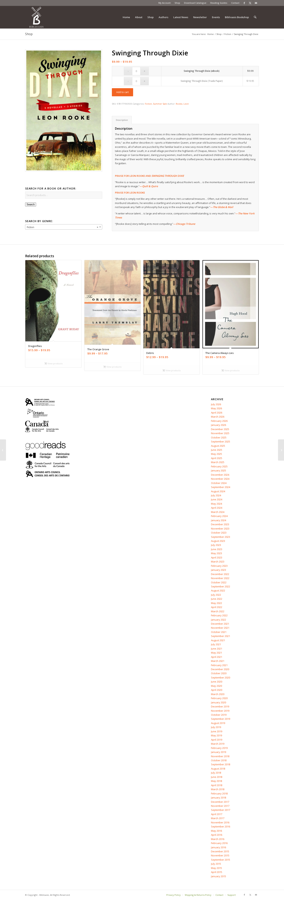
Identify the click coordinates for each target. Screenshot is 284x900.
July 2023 (216, 545)
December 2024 (220, 474)
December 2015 (220, 851)
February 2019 (219, 748)
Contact (235, 2)
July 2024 (216, 495)
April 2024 (216, 507)
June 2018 (216, 777)
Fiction (148, 103)
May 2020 (216, 686)
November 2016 (220, 822)
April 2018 (216, 785)
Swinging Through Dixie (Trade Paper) (202, 81)
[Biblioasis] (36, 17)
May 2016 (216, 830)
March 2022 (217, 611)
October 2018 (218, 760)
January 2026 (218, 425)
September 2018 (220, 764)
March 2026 (217, 416)
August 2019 (218, 723)
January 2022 (218, 619)
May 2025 (216, 454)
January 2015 (218, 876)
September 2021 (220, 636)
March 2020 (217, 694)
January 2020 (218, 702)
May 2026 (216, 408)
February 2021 (219, 665)
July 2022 (216, 594)
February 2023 (219, 566)
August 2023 (218, 541)
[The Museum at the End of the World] (281, 450)
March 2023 (217, 561)
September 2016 (220, 826)
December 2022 (220, 574)
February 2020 (219, 698)
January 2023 (218, 570)
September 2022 (220, 586)
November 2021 (220, 627)
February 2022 (219, 615)
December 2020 (220, 669)
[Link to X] (250, 3)
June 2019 (216, 731)
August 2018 (218, 768)
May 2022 (216, 603)
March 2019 (217, 743)
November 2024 (220, 478)
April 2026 (216, 412)
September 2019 (220, 719)
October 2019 (218, 714)
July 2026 (216, 404)
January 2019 (218, 752)
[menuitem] (164, 3)
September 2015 (220, 859)
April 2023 (216, 557)
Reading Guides (218, 2)
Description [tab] (122, 119)
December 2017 (220, 802)
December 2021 (220, 623)
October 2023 (218, 532)
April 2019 (216, 739)
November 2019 (220, 710)
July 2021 (216, 644)
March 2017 (217, 818)
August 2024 (218, 491)
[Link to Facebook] (244, 3)
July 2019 (216, 727)
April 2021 (216, 657)
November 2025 (220, 433)
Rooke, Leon (182, 103)
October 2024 (218, 483)
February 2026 (219, 421)
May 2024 (216, 503)
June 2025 (216, 450)
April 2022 (216, 607)
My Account (164, 2)
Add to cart (122, 92)
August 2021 (218, 640)
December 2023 (220, 524)
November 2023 (220, 528)
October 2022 (218, 582)
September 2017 (220, 810)
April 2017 (216, 814)
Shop (177, 2)
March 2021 (217, 661)
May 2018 (216, 781)
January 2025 (218, 470)
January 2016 (218, 847)
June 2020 (216, 681)
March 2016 (217, 839)
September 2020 (220, 677)
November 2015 (220, 855)
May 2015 (216, 868)
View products (55, 363)
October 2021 (218, 632)
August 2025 (218, 445)
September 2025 (220, 441)
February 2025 (219, 466)
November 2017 (220, 806)
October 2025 (218, 437)
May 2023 (216, 553)
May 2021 (216, 652)
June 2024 (216, 499)
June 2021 (216, 648)
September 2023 (220, 537)
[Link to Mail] (256, 3)
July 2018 (216, 772)
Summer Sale (160, 103)
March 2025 (217, 462)
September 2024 (220, 487)
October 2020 (218, 673)
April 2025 (216, 458)
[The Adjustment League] (3, 450)
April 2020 (216, 690)
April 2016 (216, 835)
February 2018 (219, 793)
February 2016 (219, 843)
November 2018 (220, 756)
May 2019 (216, 735)
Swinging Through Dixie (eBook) (201, 71)
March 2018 (217, 789)
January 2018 (218, 797)
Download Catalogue (195, 2)
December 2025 (220, 429)
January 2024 (218, 520)
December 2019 (220, 706)
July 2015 (216, 863)
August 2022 (218, 590)
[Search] (255, 17)
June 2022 (216, 599)
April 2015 (216, 872)
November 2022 (220, 578)
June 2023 (216, 549)
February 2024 (219, 516)
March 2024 (217, 512)
